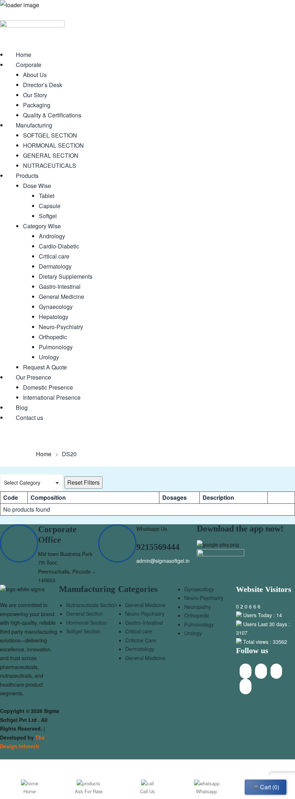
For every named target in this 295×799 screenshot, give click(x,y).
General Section (84, 613)
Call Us (147, 791)
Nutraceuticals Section (91, 605)
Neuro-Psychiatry (144, 613)
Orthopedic (196, 615)
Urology (193, 633)
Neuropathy (197, 606)
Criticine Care (140, 640)
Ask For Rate (89, 791)
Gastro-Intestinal (144, 622)
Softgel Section (83, 631)
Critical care (138, 631)
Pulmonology (199, 624)
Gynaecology (199, 589)
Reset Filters (83, 482)
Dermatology (139, 648)
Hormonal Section (86, 622)
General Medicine (145, 605)
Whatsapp (206, 791)
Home (43, 454)
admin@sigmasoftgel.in (163, 560)
